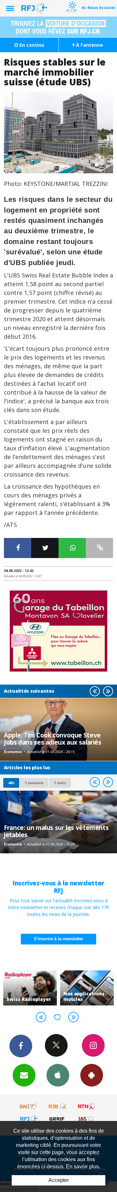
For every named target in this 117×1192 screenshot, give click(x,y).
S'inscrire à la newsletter (58, 938)
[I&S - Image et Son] (87, 1118)
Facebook (20, 1046)
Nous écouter (101, 7)
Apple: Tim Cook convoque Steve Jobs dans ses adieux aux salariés (52, 738)
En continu (31, 45)
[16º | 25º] (71, 0)
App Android (91, 1075)
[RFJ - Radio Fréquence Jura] (29, 1118)
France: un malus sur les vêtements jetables (56, 831)
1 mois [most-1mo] (60, 782)
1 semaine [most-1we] (34, 782)
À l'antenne (89, 45)
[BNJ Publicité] (29, 1106)
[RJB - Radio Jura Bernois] (58, 1106)
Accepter (58, 1180)
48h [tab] (11, 782)
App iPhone (57, 1075)
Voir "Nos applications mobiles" (87, 987)
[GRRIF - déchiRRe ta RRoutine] (58, 1118)
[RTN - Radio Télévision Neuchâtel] (87, 1106)
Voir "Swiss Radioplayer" (30, 987)
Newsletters (24, 1075)
